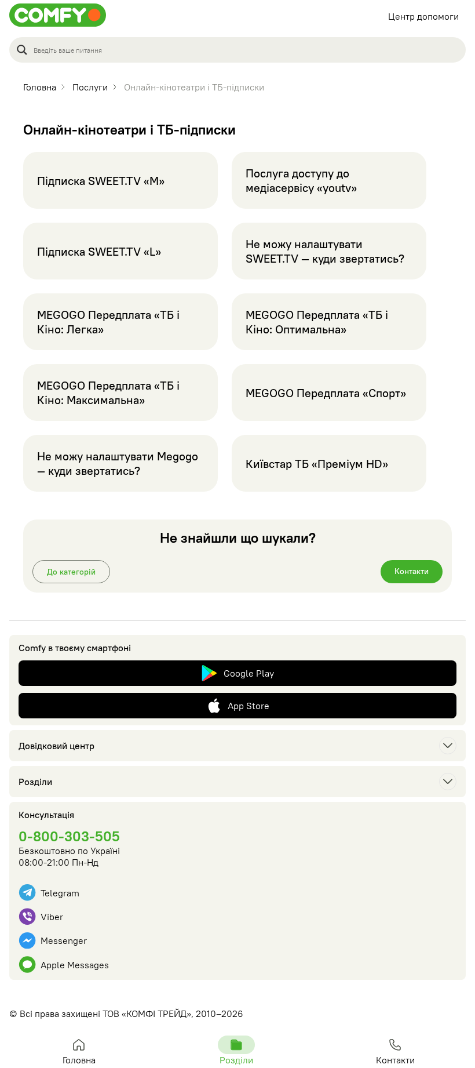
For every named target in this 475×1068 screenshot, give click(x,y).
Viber (52, 916)
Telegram (60, 893)
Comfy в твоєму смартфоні (75, 647)
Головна (79, 1060)
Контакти (411, 571)
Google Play (249, 673)
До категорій (71, 571)
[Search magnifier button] (22, 50)
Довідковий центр (56, 745)
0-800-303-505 (69, 836)
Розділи (35, 781)
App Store (248, 705)
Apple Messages (75, 965)
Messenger (64, 940)
